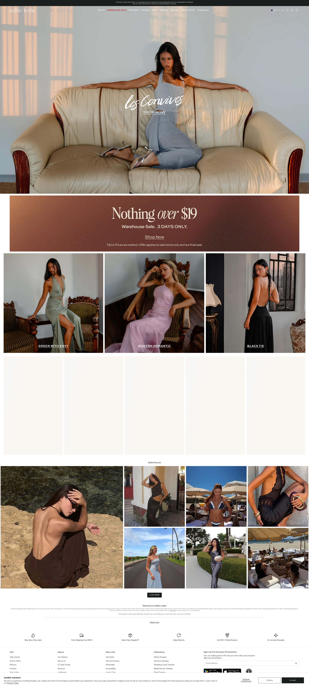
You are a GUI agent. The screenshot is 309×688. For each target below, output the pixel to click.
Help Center (15, 657)
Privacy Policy (13, 683)
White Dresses (160, 657)
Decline (269, 680)
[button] (62, 527)
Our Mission (63, 657)
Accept (293, 680)
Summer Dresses (161, 661)
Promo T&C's (15, 661)
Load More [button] (154, 595)
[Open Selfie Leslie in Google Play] (213, 672)
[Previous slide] (4, 99)
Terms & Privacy (112, 661)
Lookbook (62, 672)
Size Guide (14, 672)
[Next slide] (305, 99)
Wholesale (110, 665)
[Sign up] (295, 663)
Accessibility (111, 668)
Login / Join (111, 672)
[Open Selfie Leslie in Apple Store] (232, 672)
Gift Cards (110, 657)
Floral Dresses (159, 672)
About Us (62, 661)
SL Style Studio (64, 665)
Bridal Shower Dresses (163, 668)
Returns (13, 665)
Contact (13, 668)
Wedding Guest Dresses (164, 665)
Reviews (61, 668)
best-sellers (173, 610)
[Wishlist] (287, 10)
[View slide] (154, 224)
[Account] (292, 10)
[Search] (282, 10)
